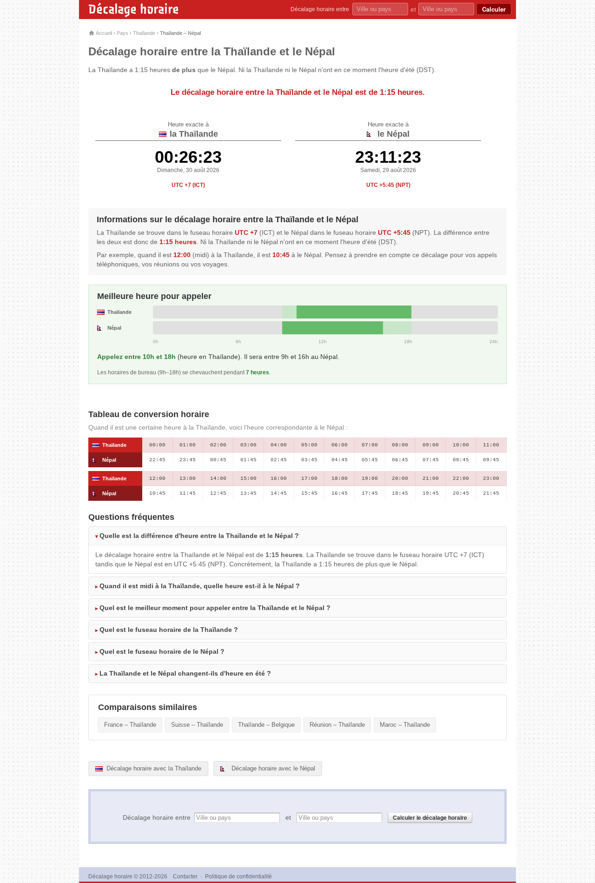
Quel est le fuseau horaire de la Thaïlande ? (168, 629)
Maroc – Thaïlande (405, 724)
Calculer (494, 9)
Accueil (103, 33)
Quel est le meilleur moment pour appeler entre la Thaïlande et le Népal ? (215, 607)
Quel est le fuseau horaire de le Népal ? (162, 651)
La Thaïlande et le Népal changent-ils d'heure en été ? (185, 673)
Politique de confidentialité (238, 876)
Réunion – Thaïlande (337, 724)
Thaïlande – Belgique (266, 724)
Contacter (185, 876)
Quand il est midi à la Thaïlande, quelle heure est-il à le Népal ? (199, 586)
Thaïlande (144, 33)
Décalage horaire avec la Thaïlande (153, 768)
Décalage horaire (133, 9)
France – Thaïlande (130, 724)
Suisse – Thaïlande (197, 724)
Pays (122, 33)
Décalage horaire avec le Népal (272, 768)
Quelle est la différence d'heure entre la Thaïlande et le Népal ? (199, 535)
